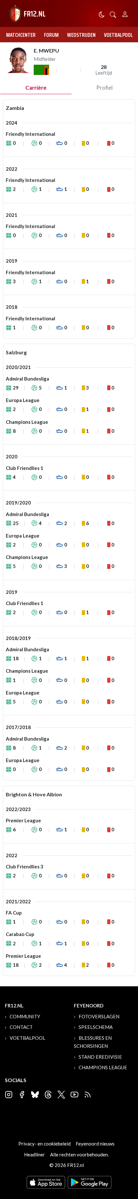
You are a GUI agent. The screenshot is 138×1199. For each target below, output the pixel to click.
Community (25, 1016)
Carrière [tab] (36, 87)
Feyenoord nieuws (95, 1143)
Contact (21, 1027)
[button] (113, 14)
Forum (51, 35)
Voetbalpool (118, 35)
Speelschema (96, 1027)
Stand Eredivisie (100, 1057)
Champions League (103, 1067)
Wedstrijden (81, 35)
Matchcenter (21, 35)
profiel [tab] (104, 87)
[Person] (125, 13)
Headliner (34, 1154)
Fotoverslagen (99, 1016)
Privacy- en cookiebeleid (44, 1143)
